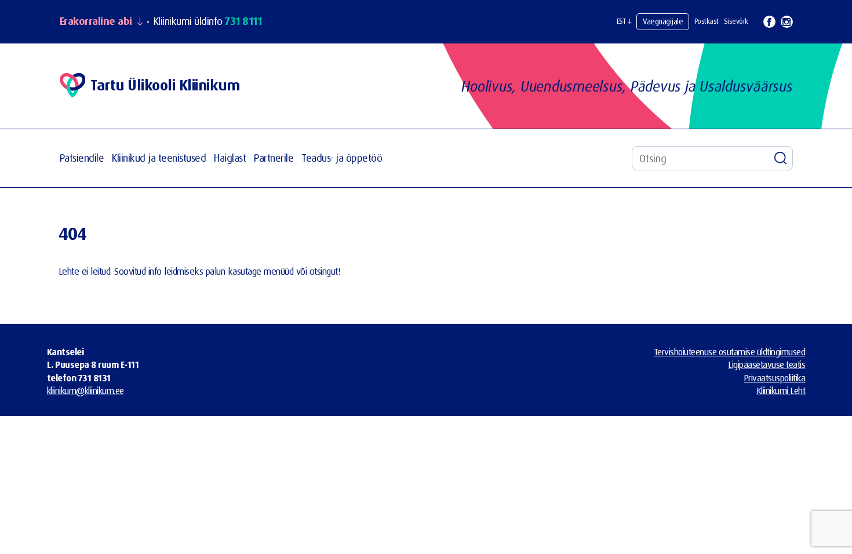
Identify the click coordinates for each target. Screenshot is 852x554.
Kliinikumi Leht (781, 390)
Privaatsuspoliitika (775, 378)
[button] (624, 21)
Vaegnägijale (663, 21)
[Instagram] (787, 22)
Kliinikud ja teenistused (159, 158)
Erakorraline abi (96, 21)
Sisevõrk (736, 21)
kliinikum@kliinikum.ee (85, 390)
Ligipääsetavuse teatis (766, 364)
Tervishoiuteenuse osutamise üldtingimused (730, 352)
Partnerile (273, 158)
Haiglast (230, 158)
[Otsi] (781, 158)
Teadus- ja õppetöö (341, 158)
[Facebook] (769, 22)
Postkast (706, 21)
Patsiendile (82, 158)
